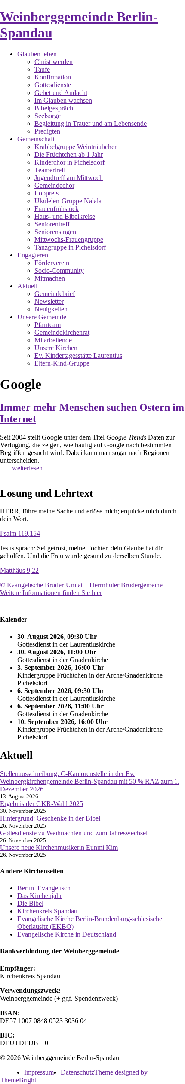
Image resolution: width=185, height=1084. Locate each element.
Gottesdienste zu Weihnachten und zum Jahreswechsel (74, 833)
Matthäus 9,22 (19, 570)
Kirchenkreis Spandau (47, 911)
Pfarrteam (47, 324)
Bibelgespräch (53, 108)
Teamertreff (50, 170)
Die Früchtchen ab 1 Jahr (68, 154)
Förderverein (51, 262)
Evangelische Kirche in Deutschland (66, 934)
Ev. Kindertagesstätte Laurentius (78, 355)
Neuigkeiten (51, 309)
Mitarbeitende (53, 340)
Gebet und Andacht (60, 92)
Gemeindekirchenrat (61, 332)
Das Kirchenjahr (39, 895)
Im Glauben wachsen (63, 100)
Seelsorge (47, 115)
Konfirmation (52, 77)
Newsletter (49, 301)
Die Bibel (30, 903)
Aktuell (27, 286)
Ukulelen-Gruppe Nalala (68, 201)
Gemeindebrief (54, 293)
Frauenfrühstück (56, 208)
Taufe (42, 69)
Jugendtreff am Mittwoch (68, 177)
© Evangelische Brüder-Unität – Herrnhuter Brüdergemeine (81, 585)
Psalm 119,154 (20, 533)
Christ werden (53, 61)
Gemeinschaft (36, 139)
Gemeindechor (54, 185)
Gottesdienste (52, 85)
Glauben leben (37, 54)
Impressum (39, 1072)
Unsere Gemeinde (41, 317)
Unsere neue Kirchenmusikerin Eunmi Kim (59, 847)
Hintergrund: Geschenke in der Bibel (50, 818)
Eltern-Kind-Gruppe (61, 363)
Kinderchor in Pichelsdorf (69, 162)
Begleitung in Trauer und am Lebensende (90, 123)
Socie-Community (59, 270)
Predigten (47, 131)
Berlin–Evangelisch (44, 888)
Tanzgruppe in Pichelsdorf (70, 247)
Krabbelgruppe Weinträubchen (76, 146)
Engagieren (32, 255)
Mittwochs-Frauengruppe (68, 239)
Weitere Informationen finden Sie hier (51, 592)
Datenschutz (77, 1072)
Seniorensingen (55, 231)
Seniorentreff (52, 224)
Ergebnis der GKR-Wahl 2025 (41, 803)
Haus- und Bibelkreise (64, 216)
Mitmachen (49, 278)
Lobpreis (46, 193)
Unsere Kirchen (55, 347)
